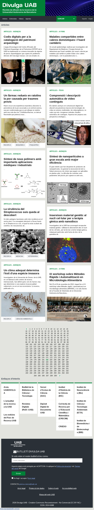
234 (35, 371)
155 (27, 355)
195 (55, 362)
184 (55, 360)
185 (59, 360)
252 (63, 373)
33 (36, 333)
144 (27, 353)
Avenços (17, 32)
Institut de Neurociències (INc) (83, 390)
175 (63, 357)
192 (43, 362)
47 (36, 335)
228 (55, 368)
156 (31, 355)
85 (68, 340)
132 (67, 349)
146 (35, 353)
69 (61, 338)
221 (27, 368)
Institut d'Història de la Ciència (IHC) (64, 391)
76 (39, 340)
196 (59, 362)
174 (59, 357)
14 (64, 329)
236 (43, 371)
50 (45, 335)
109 (63, 344)
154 (67, 353)
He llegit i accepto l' (24, 478)
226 (47, 368)
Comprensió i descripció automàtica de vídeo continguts (64, 98)
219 (63, 366)
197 (63, 362)
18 (33, 331)
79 (48, 340)
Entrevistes (13, 19)
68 (58, 338)
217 (55, 366)
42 (64, 333)
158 (39, 355)
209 (67, 364)
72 (26, 340)
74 (33, 340)
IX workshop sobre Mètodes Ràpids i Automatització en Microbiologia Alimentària (67, 277)
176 (67, 357)
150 (51, 353)
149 (47, 353)
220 (67, 366)
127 (47, 349)
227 (51, 368)
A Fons (62, 32)
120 (63, 346)
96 (58, 342)
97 (61, 342)
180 (39, 360)
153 (63, 353)
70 (64, 338)
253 (67, 373)
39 (55, 333)
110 (67, 344)
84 (64, 340)
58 (26, 338)
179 (35, 360)
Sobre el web (53, 488)
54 (58, 335)
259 (55, 376)
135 (35, 351)
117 (51, 346)
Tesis (61, 90)
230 (63, 368)
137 (43, 351)
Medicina (19, 256)
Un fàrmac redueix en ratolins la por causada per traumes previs (22, 98)
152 (59, 353)
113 (35, 346)
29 (68, 331)
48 (39, 335)
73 (29, 340)
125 (39, 349)
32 (33, 333)
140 (55, 351)
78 (45, 340)
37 (48, 333)
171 (47, 357)
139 (51, 351)
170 (43, 357)
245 (35, 373)
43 (68, 333)
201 (35, 364)
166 (27, 357)
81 (55, 340)
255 (39, 376)
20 (39, 331)
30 (26, 333)
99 (68, 342)
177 (27, 360)
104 (43, 344)
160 (47, 355)
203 (43, 364)
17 (29, 331)
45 (29, 335)
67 (55, 338)
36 (45, 333)
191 (39, 362)
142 (63, 351)
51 (48, 335)
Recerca (7, 145)
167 (31, 357)
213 (39, 366)
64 (45, 338)
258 (51, 376)
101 (31, 344)
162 (55, 355)
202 (39, 364)
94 (52, 342)
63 (42, 338)
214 (43, 366)
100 (27, 344)
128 (51, 349)
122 (27, 349)
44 (26, 335)
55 (61, 335)
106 (51, 344)
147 (39, 353)
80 (52, 340)
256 (43, 376)
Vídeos (21, 19)
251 (59, 373)
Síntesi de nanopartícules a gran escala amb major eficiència (66, 159)
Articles (4, 19)
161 (51, 355)
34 (39, 333)
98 (64, 342)
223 (35, 368)
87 (29, 342)
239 (55, 371)
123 (31, 349)
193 (47, 362)
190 (35, 362)
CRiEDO (62, 426)
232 (27, 371)
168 (35, 357)
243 (27, 373)
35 (42, 333)
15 (67, 329)
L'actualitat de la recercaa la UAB (10, 404)
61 (36, 338)
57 (68, 335)
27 (61, 331)
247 (43, 373)
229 (59, 368)
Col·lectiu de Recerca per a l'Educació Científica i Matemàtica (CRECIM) (64, 411)
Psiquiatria (34, 145)
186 (63, 360)
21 (42, 331)
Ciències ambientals (24, 319)
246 (39, 373)
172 (51, 357)
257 (47, 376)
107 (55, 344)
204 (47, 364)
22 (45, 331)
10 (51, 329)
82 (58, 340)
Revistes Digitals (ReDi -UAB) (27, 407)
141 (59, 351)
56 (64, 335)
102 (35, 344)
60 (33, 338)
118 (55, 346)
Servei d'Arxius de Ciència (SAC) (45, 391)
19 (36, 331)
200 (31, 364)
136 (39, 351)
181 (43, 360)
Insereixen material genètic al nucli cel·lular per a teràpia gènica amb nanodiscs (67, 218)
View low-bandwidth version (9, 509)
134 (31, 351)
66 (52, 338)
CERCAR (61, 19)
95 (55, 342)
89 (36, 342)
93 (48, 342)
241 (63, 371)
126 (43, 349)
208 (63, 364)
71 (68, 338)
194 (51, 362)
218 (59, 366)
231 (67, 368)
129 (55, 349)
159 (43, 355)
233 (31, 371)
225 (43, 368)
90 (39, 342)
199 (27, 364)
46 (33, 335)
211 (31, 366)
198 (67, 362)
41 (61, 333)
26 (58, 331)
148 (43, 353)
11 (54, 329)
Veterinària (33, 256)
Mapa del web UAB (47, 495)
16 (26, 331)
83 (61, 340)
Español (84, 18)
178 (31, 360)
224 (39, 368)
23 (48, 331)
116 (47, 346)
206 (55, 364)
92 (45, 342)
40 (58, 333)
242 (67, 371)
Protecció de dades (36, 488)
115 (43, 346)
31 (29, 333)
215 (47, 366)
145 (31, 353)
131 (63, 349)
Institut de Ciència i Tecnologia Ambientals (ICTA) (82, 407)
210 (27, 366)
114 (39, 346)
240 (59, 371)
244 (31, 373)
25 (55, 331)
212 (35, 366)
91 (42, 342)
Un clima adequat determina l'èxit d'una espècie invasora (21, 272)
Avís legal (31, 478)
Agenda (28, 19)
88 (33, 342)
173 (55, 357)
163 (59, 355)
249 (51, 373)
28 (64, 331)
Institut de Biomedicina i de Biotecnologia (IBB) (83, 426)
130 (59, 349)
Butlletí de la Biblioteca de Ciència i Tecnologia (28, 391)
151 (55, 353)
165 (67, 355)
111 (27, 346)
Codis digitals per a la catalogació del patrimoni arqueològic (19, 39)
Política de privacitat (63, 466)
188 (27, 362)
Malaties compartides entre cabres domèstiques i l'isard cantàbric (67, 39)
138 (47, 351)
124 (35, 349)
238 (51, 371)
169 (39, 357)
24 (52, 331)
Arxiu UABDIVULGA (10, 390)
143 (67, 351)
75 (36, 340)
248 (47, 373)
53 (55, 335)
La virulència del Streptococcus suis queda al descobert (21, 212)
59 (29, 338)
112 (30, 346)
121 (67, 346)
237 (47, 371)
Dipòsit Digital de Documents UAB (45, 408)
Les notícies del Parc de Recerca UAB (10, 418)
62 (39, 338)
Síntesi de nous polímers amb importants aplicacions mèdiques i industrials (22, 162)
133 (27, 351)
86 (26, 342)
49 (42, 335)
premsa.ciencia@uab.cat (28, 484)
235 (39, 371)
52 (52, 335)
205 (51, 364)
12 (58, 329)
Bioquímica (20, 145)
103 (39, 344)
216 (51, 366)
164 (63, 355)
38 (52, 333)
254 (35, 376)
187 (67, 360)
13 (61, 329)
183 (51, 360)
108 (59, 344)
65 (48, 338)
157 (35, 355)
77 (42, 340)
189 (31, 362)
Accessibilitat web (69, 488)
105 (47, 344)
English (91, 18)
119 (59, 346)
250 (55, 373)
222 (31, 368)
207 (59, 364)
